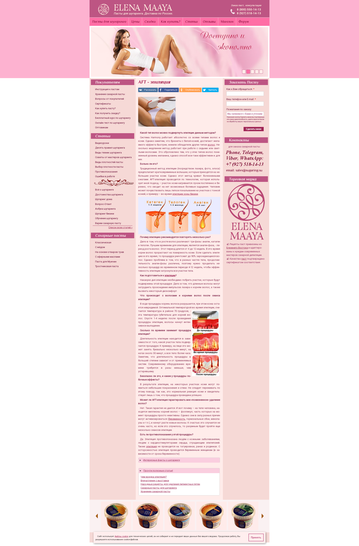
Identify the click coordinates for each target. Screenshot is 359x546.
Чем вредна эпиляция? (154, 476)
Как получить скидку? (107, 113)
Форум (244, 21)
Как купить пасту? (105, 108)
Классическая (103, 242)
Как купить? (170, 21)
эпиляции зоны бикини (185, 194)
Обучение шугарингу (106, 218)
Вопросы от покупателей (109, 98)
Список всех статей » (120, 227)
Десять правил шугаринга (110, 147)
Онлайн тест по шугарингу (110, 122)
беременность (177, 419)
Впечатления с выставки (155, 480)
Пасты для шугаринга (109, 21)
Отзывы (209, 21)
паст (244, 258)
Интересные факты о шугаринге (161, 460)
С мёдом (100, 247)
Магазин (227, 21)
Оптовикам (101, 127)
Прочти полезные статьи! (158, 470)
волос (211, 144)
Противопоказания (106, 171)
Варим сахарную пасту (108, 223)
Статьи (191, 21)
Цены (135, 21)
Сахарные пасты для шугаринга (159, 487)
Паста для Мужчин (105, 261)
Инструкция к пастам (107, 89)
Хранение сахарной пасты (110, 94)
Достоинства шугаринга (109, 194)
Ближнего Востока (237, 247)
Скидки (150, 21)
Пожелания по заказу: (239, 109)
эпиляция (151, 446)
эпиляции (170, 275)
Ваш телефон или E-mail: (241, 99)
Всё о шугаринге (104, 189)
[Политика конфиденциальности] (247, 121)
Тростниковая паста (107, 266)
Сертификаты (103, 103)
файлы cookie (121, 536)
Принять (256, 537)
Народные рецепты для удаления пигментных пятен (170, 484)
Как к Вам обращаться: (240, 89)
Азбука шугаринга (105, 208)
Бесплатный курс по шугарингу (113, 118)
